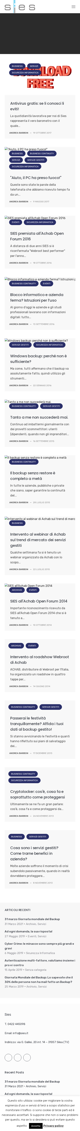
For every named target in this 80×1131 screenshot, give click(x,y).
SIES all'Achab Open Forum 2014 (38, 601)
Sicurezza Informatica (56, 25)
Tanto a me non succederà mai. (39, 417)
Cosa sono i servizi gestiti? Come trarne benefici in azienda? (34, 853)
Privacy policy (53, 1125)
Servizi (32, 25)
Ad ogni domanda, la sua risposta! (28, 931)
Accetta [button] (35, 1125)
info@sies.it (20, 1033)
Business (14, 25)
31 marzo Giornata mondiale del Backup (32, 919)
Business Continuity (42, 153)
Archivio (17, 590)
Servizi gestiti (35, 160)
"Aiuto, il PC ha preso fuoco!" (35, 177)
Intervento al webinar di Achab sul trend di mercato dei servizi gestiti (38, 540)
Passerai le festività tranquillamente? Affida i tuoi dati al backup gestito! (36, 724)
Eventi (15, 222)
